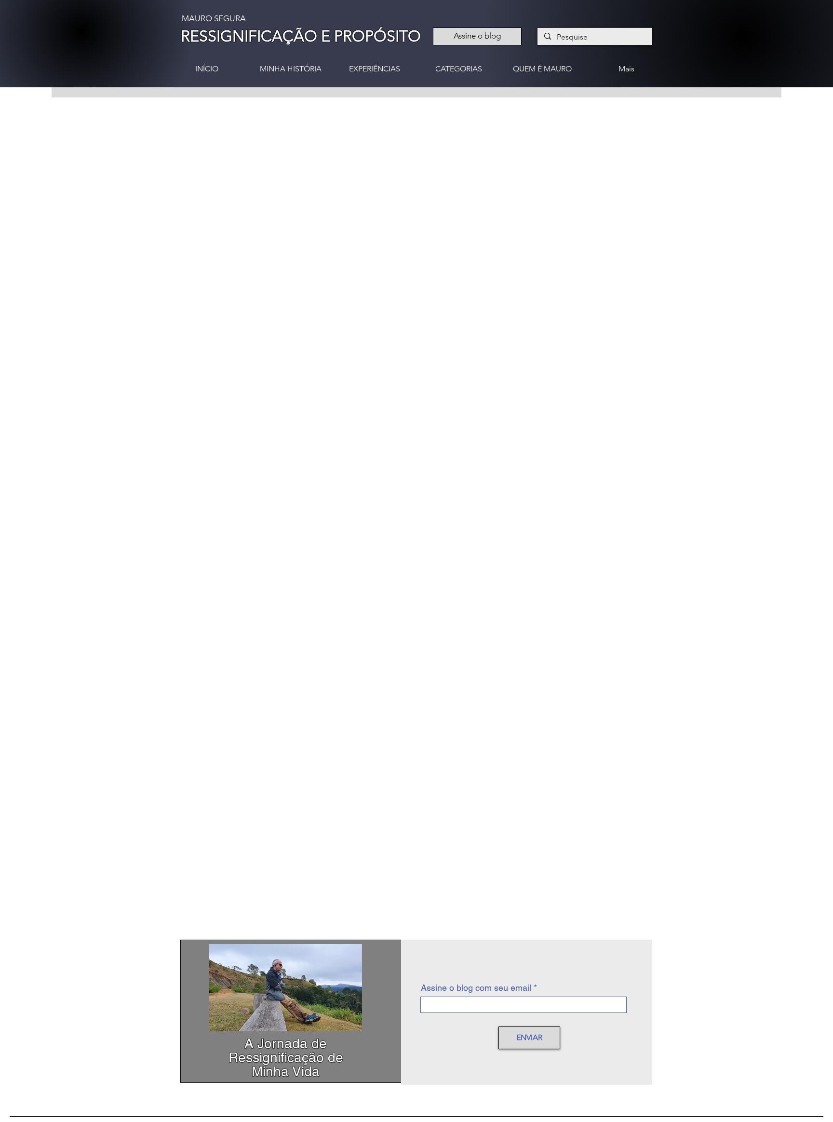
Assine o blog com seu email (476, 988)
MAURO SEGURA (214, 18)
